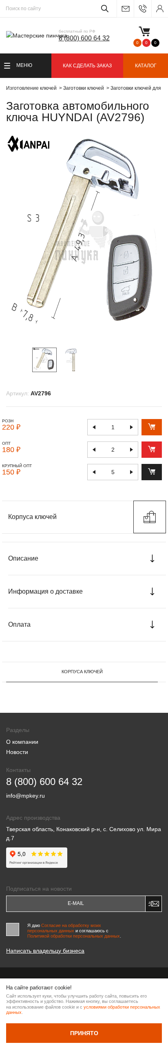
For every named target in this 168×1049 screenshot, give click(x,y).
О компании (22, 742)
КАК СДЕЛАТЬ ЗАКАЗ (87, 66)
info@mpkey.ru (125, 9)
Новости (17, 752)
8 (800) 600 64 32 (84, 38)
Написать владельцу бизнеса (45, 951)
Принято (84, 1033)
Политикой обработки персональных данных (73, 936)
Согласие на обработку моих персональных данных (64, 928)
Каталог (146, 66)
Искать (103, 8)
